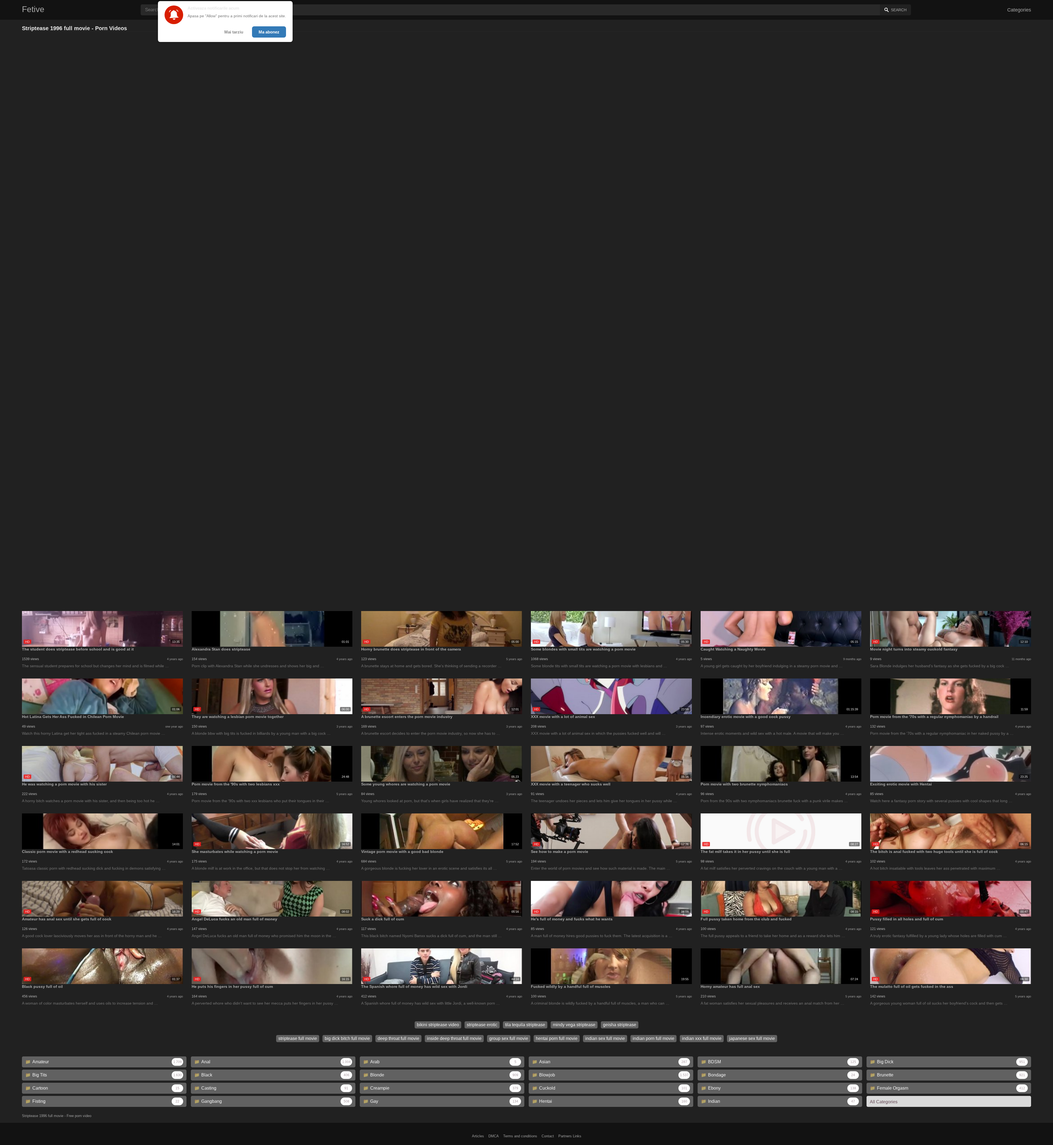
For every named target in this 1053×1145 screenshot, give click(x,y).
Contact (548, 1136)
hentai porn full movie (557, 1038)
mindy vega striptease (574, 1024)
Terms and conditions (520, 1136)
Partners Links (569, 1136)
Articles (478, 1136)
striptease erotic (482, 1024)
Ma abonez (269, 32)
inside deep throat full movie (454, 1038)
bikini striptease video (438, 1024)
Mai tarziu (233, 32)
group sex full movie (508, 1038)
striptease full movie (297, 1038)
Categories (1019, 10)
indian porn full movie (653, 1038)
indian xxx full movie (701, 1038)
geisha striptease (619, 1024)
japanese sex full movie (752, 1038)
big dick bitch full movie (347, 1038)
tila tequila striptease (525, 1024)
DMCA (493, 1136)
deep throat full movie (398, 1038)
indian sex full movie (605, 1038)
